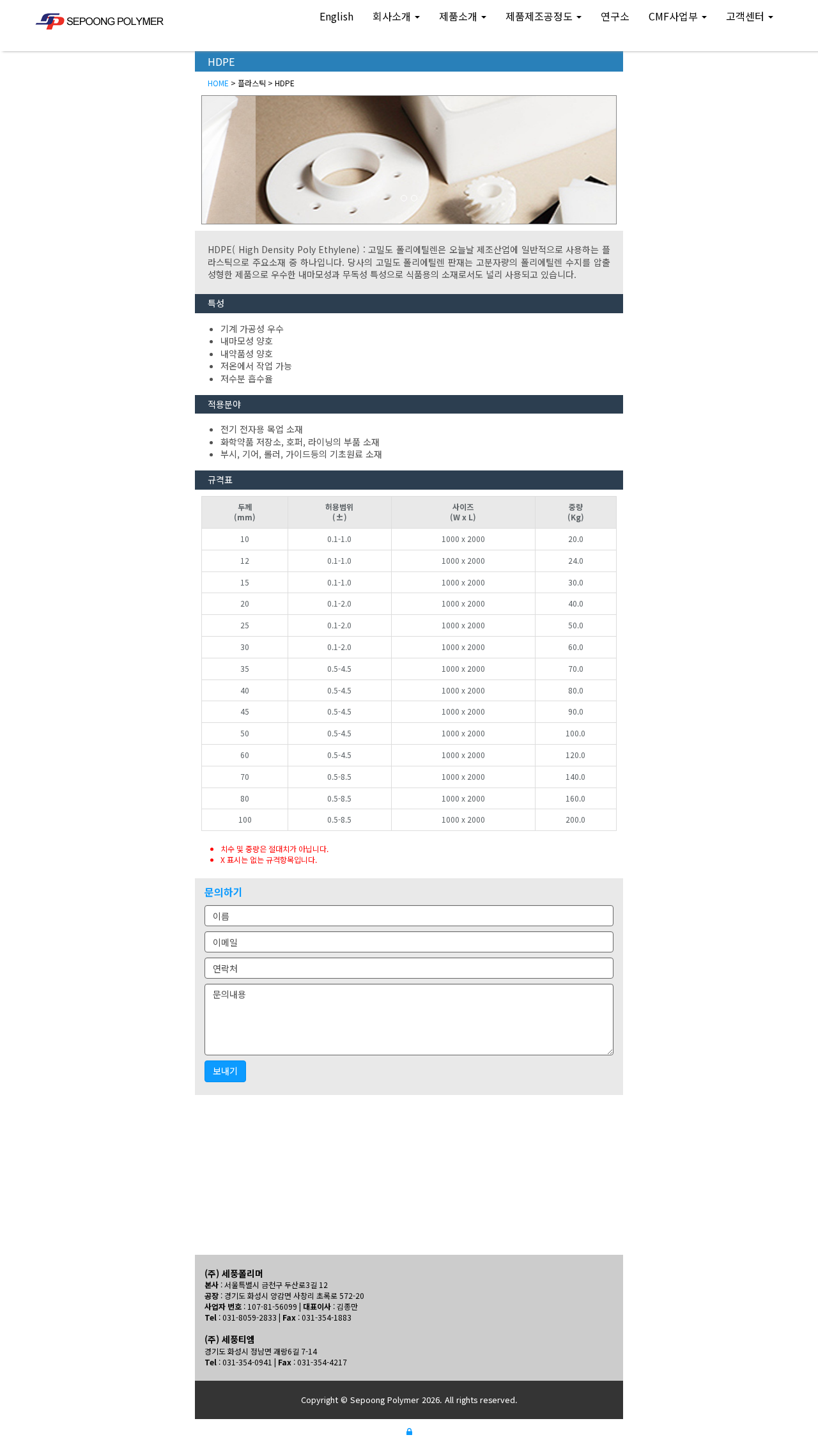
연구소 (615, 16)
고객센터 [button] (746, 16)
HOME (218, 82)
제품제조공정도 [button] (540, 16)
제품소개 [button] (459, 16)
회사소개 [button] (393, 16)
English (336, 16)
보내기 (225, 1070)
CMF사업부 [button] (674, 16)
